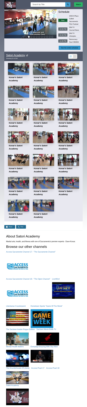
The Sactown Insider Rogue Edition (20, 329)
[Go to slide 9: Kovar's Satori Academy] (44, 37)
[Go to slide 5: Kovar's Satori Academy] (34, 37)
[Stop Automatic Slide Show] (54, 12)
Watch (78, 4)
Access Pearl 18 (52, 368)
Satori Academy (15, 55)
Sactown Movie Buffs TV (46, 329)
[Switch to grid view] (71, 56)
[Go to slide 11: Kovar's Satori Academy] (50, 37)
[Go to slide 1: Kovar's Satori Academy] (23, 37)
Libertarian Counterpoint (16, 306)
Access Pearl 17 (37, 368)
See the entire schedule (69, 48)
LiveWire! (56, 279)
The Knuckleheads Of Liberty (17, 368)
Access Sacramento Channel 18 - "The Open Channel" (28, 279)
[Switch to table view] (75, 56)
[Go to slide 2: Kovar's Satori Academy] (26, 37)
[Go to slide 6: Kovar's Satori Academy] (36, 37)
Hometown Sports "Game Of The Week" (47, 306)
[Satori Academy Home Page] (10, 4)
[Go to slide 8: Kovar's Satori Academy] (42, 37)
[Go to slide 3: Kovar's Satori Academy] (29, 37)
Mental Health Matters (15, 347)
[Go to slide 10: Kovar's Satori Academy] (47, 37)
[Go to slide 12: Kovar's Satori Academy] (52, 37)
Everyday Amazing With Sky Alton (44, 347)
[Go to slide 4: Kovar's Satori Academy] (31, 37)
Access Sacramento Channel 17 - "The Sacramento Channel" (31, 252)
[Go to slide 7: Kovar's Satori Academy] (39, 37)
